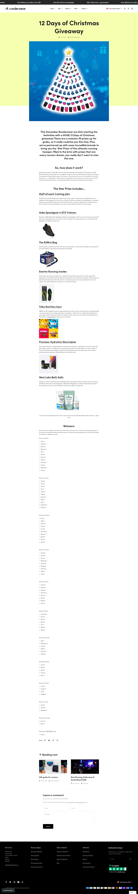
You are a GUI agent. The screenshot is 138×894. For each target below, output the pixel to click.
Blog (58, 863)
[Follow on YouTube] (18, 882)
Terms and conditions (89, 867)
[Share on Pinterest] (53, 740)
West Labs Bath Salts (51, 377)
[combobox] (132, 892)
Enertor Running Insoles (53, 271)
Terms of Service (80, 802)
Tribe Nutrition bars (50, 306)
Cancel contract (8, 890)
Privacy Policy (71, 802)
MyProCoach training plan (54, 194)
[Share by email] (57, 740)
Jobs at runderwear (62, 859)
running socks (51, 317)
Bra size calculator (88, 855)
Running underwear (36, 851)
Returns (85, 859)
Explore (84, 8)
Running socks (35, 855)
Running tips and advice (63, 855)
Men (59, 8)
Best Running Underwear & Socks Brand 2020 (82, 778)
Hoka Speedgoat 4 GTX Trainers (57, 212)
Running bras (34, 859)
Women (67, 8)
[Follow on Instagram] (14, 882)
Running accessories (36, 867)
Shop (51, 8)
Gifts (75, 8)
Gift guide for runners (48, 777)
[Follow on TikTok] (22, 882)
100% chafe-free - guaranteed (83, 2)
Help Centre (86, 851)
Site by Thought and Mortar (23, 888)
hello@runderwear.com (11, 865)
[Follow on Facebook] (6, 882)
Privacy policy (87, 863)
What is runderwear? (62, 851)
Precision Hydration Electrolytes (57, 342)
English (131, 892)
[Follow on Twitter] (10, 882)
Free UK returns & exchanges (50, 2)
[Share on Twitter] (49, 740)
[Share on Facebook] (44, 740)
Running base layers (36, 863)
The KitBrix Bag (48, 242)
